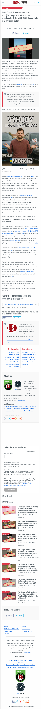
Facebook (8, 318)
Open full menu (3, 2)
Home (6, 626)
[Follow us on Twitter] (9, 418)
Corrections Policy (27, 631)
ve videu (19, 84)
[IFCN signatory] (20, 676)
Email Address (9, 453)
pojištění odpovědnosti (27, 271)
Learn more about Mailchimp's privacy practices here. (18, 484)
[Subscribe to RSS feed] (16, 418)
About (24, 626)
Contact (6, 633)
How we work (26, 629)
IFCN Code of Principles (11, 629)
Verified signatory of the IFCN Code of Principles (21, 406)
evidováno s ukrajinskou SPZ (26, 248)
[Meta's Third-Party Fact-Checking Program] (20, 688)
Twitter (18, 318)
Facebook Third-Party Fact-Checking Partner (20, 408)
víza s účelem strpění (31, 228)
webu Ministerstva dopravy (14, 176)
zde (32, 84)
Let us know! (21, 400)
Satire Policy (8, 631)
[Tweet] (38, 2)
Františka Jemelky (26, 195)
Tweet (26, 33)
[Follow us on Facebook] (5, 418)
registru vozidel (15, 240)
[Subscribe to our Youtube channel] (13, 418)
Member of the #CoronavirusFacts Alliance (19, 411)
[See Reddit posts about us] (20, 418)
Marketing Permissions (11, 462)
